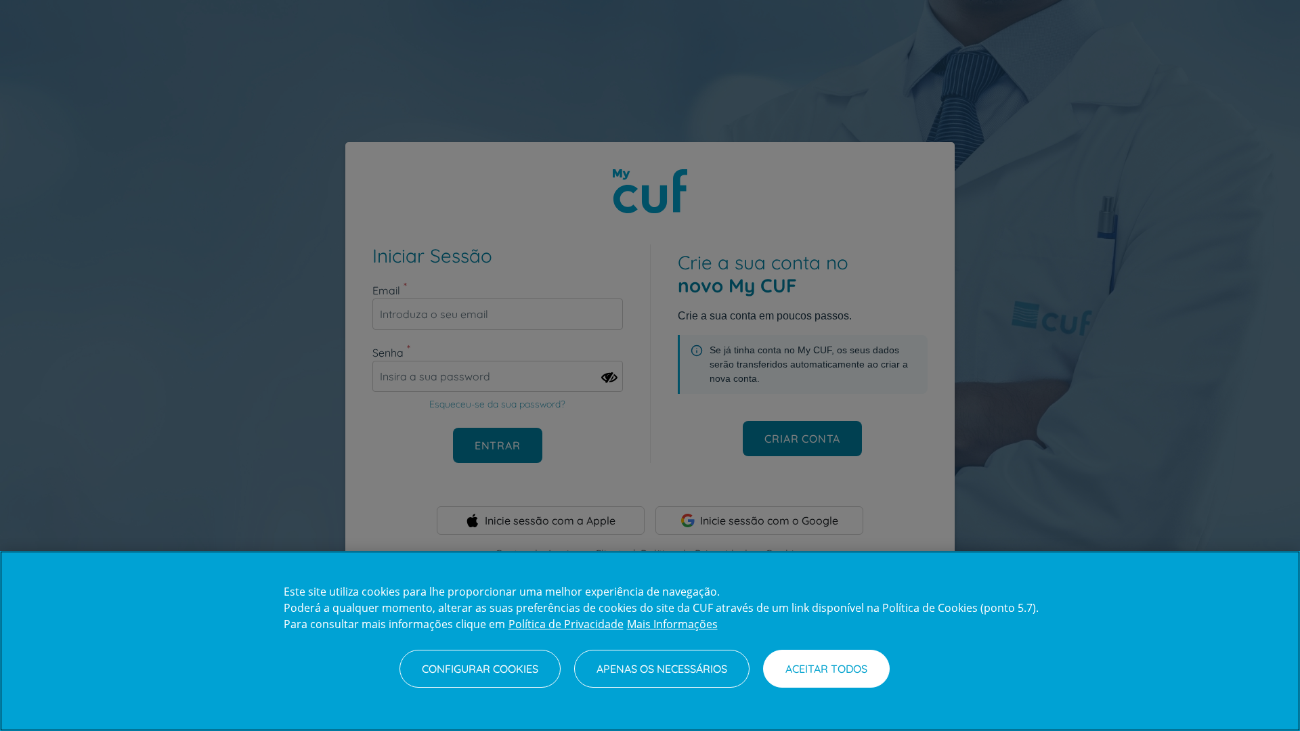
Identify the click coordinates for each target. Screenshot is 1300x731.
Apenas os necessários (662, 668)
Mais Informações (672, 624)
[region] (650, 641)
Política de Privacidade (566, 624)
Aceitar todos (826, 668)
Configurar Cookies (480, 668)
